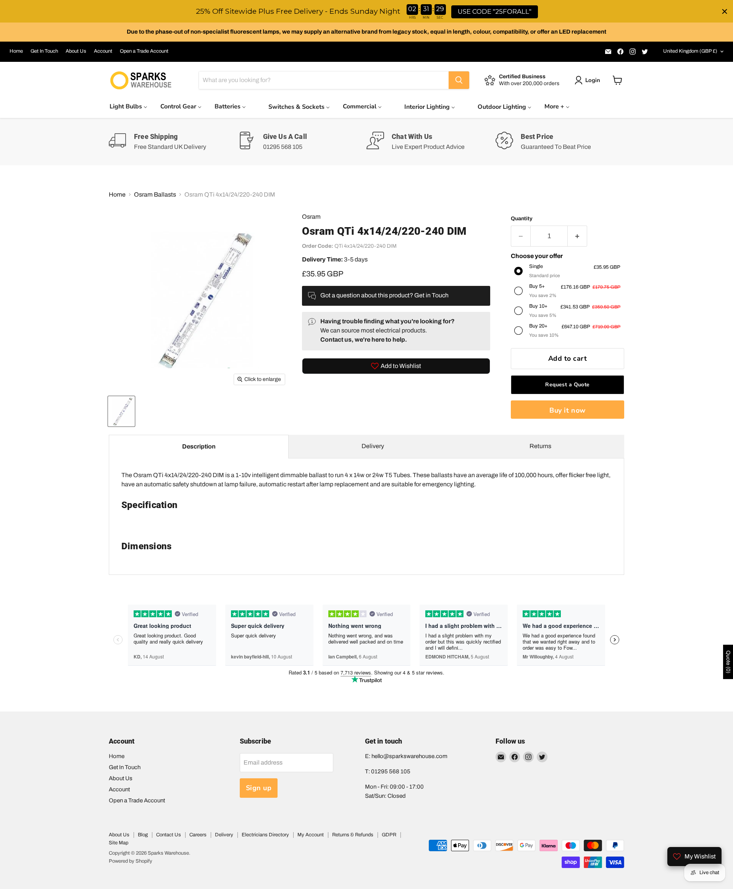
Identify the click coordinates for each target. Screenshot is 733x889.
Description (199, 446)
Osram (311, 216)
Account (103, 51)
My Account (310, 834)
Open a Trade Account (144, 51)
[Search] (459, 80)
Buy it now (567, 410)
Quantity (522, 218)
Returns (540, 446)
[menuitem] (128, 106)
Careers (198, 834)
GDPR (389, 834)
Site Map (118, 842)
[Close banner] (724, 11)
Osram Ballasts (155, 194)
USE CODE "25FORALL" (494, 11)
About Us (76, 51)
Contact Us (168, 834)
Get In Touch (44, 51)
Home (16, 51)
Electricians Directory (265, 834)
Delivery (373, 446)
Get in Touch (431, 295)
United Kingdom (690, 51)
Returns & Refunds (352, 834)
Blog (143, 834)
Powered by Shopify (130, 861)
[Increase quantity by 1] (577, 236)
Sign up (259, 787)
